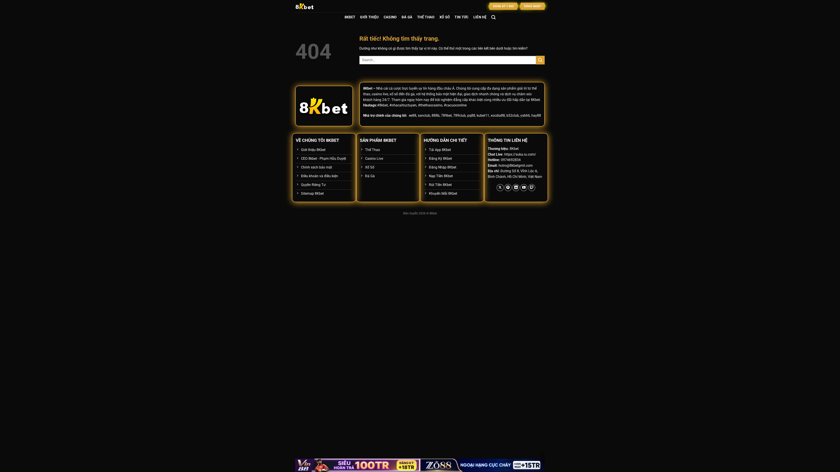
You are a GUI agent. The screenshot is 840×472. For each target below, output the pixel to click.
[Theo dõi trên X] (500, 187)
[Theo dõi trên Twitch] (532, 187)
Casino (390, 17)
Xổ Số (444, 17)
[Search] (493, 17)
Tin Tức (461, 17)
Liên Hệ (479, 17)
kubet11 (483, 115)
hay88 (536, 115)
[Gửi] (540, 60)
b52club (512, 115)
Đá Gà (407, 17)
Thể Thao (426, 17)
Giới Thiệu (369, 17)
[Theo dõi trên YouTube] (523, 187)
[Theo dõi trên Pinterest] (508, 187)
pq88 (471, 115)
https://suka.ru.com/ (520, 154)
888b (435, 115)
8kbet (433, 213)
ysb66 (525, 115)
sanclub (424, 115)
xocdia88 (498, 115)
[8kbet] (317, 6)
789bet (446, 115)
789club (459, 115)
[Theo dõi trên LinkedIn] (516, 187)
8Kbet (350, 17)
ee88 (412, 115)
